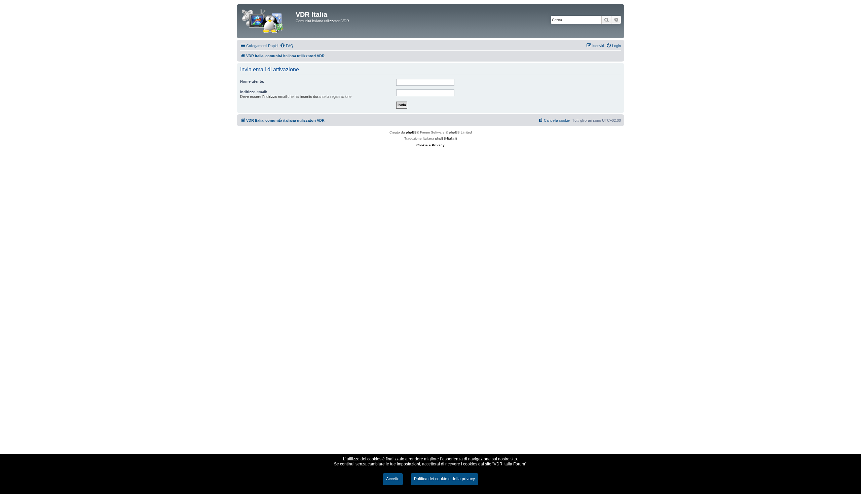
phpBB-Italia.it (446, 138)
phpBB (411, 132)
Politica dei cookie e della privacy (444, 479)
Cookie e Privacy (430, 145)
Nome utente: (252, 81)
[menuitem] (286, 46)
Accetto (393, 479)
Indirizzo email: (253, 92)
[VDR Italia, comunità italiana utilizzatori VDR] (267, 21)
